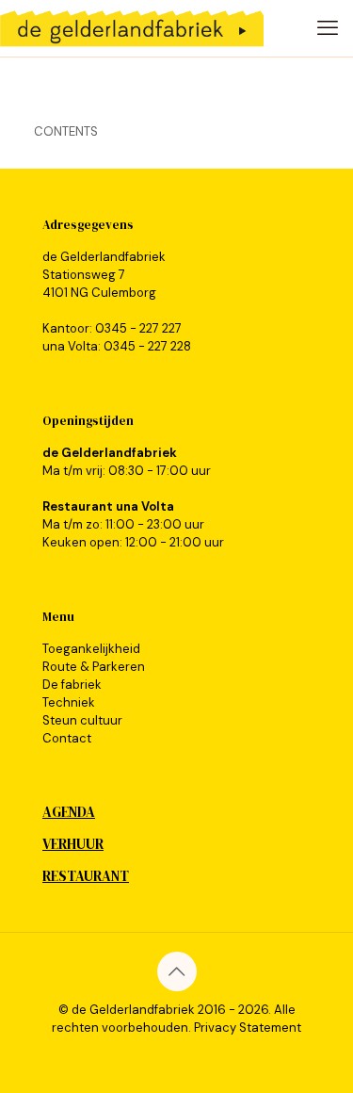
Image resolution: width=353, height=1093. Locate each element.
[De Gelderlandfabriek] (132, 28)
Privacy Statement (247, 1028)
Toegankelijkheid (91, 649)
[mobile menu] (328, 28)
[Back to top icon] (177, 971)
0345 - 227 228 (147, 346)
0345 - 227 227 (138, 328)
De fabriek (72, 685)
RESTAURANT (85, 876)
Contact (66, 738)
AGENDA (68, 812)
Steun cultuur (82, 720)
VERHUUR (73, 844)
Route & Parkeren (93, 667)
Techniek (68, 702)
